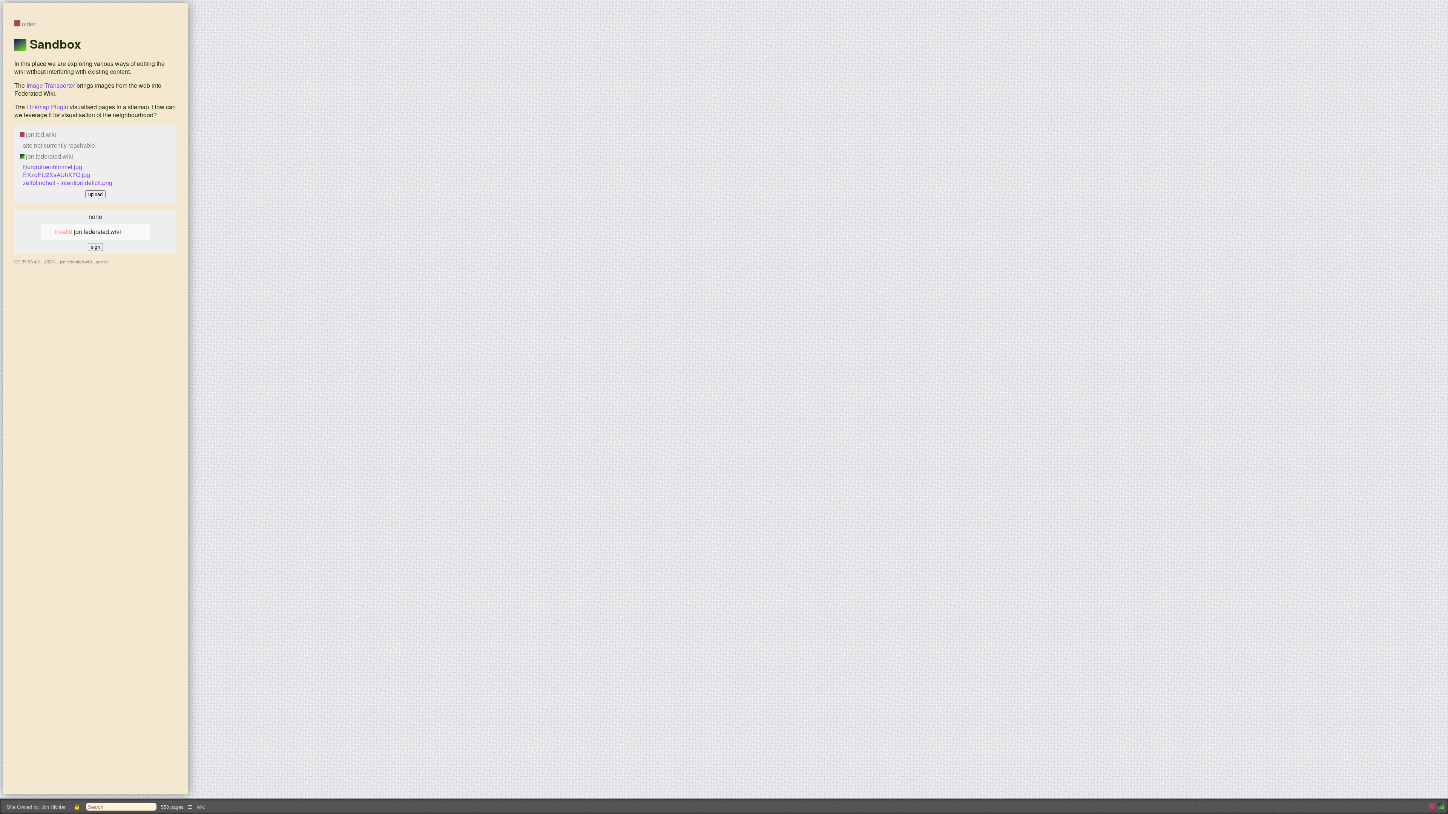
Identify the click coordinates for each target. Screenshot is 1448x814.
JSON (49, 262)
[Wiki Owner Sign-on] (77, 806)
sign (95, 247)
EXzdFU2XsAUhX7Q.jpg (56, 174)
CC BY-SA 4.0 (27, 262)
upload (95, 194)
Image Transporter (50, 85)
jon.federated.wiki (76, 262)
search (102, 262)
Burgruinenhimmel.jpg (52, 166)
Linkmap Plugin (47, 107)
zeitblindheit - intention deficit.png (67, 182)
